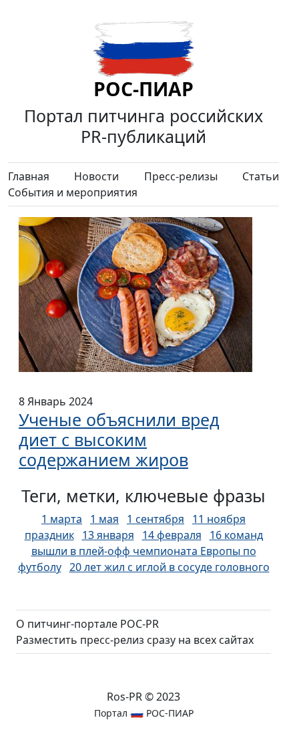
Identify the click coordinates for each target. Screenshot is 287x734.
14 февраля (172, 535)
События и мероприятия (72, 192)
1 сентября (155, 519)
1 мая (104, 519)
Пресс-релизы (181, 176)
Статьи (260, 176)
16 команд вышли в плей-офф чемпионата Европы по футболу (140, 551)
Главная (28, 176)
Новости (96, 176)
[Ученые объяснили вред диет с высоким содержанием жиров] (135, 293)
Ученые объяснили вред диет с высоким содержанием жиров (119, 439)
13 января (108, 535)
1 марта (61, 519)
